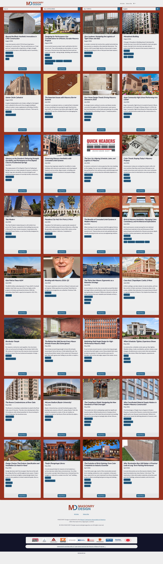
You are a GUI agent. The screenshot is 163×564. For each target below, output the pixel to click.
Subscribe (129, 3)
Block (7, 59)
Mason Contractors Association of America (92, 519)
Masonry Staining (140, 241)
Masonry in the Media (50, 236)
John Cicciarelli (127, 113)
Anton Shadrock (9, 176)
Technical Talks (9, 55)
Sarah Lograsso (88, 113)
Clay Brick (130, 56)
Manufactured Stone (50, 61)
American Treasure (128, 53)
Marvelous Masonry (10, 114)
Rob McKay (48, 357)
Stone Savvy (127, 177)
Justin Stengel (49, 233)
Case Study (126, 116)
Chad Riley (126, 174)
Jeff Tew (47, 54)
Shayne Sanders (88, 52)
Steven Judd (48, 113)
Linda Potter (127, 479)
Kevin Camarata (9, 416)
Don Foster (87, 479)
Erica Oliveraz (49, 174)
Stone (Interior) (49, 63)
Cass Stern (126, 50)
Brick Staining (131, 241)
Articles (122, 3)
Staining (147, 241)
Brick (125, 56)
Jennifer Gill (127, 235)
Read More (22, 69)
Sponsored (87, 120)
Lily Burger (126, 294)
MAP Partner (48, 58)
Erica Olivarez (127, 418)
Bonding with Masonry (51, 295)
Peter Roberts (9, 52)
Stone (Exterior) (67, 61)
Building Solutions (128, 421)
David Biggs (48, 292)
